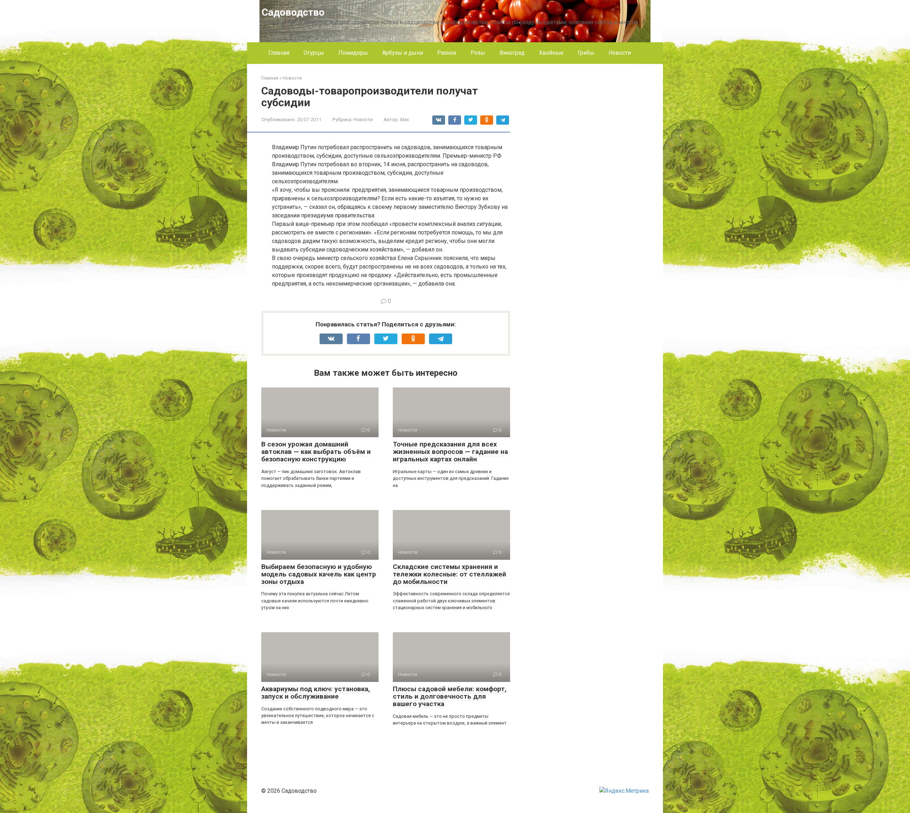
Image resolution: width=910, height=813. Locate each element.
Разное (446, 52)
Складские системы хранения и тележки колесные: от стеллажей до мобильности (449, 574)
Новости (620, 52)
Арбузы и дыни (402, 52)
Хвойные (551, 52)
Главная (278, 52)
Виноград (512, 52)
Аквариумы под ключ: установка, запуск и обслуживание (315, 692)
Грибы (586, 52)
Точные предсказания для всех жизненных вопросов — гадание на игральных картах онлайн (450, 451)
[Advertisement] (595, 181)
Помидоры (353, 52)
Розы (478, 52)
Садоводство (293, 12)
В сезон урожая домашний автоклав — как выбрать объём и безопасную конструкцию (316, 451)
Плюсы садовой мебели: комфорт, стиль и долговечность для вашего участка (450, 696)
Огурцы (314, 52)
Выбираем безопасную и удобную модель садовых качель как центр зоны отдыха (318, 574)
